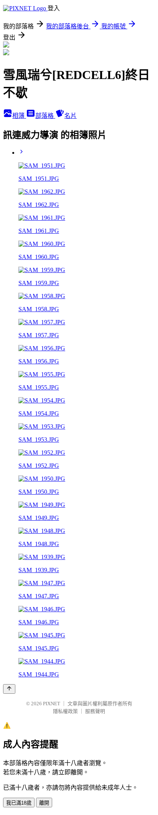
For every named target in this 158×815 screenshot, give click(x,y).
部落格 (45, 115)
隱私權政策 (65, 711)
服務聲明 (95, 711)
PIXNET (51, 703)
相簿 (19, 115)
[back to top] (9, 689)
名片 (70, 115)
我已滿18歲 (18, 803)
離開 (44, 803)
